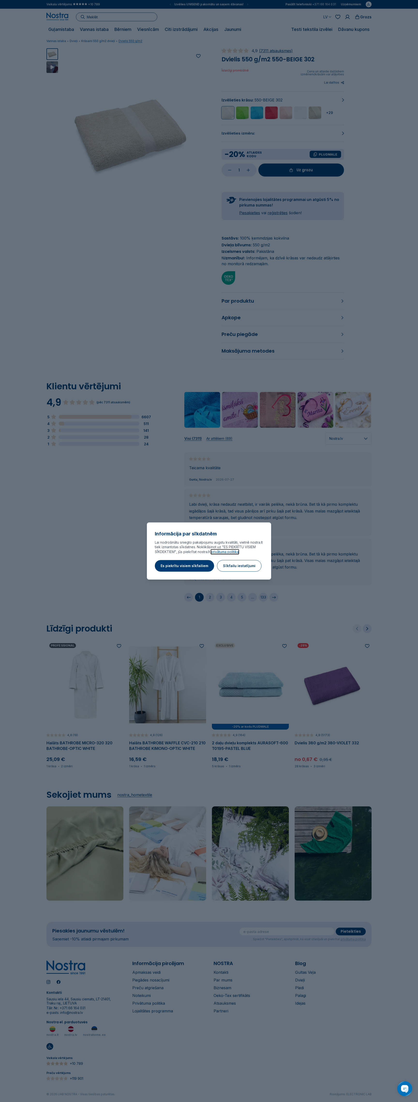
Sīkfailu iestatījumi (239, 566)
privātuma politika (225, 552)
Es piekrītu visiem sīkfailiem (184, 566)
